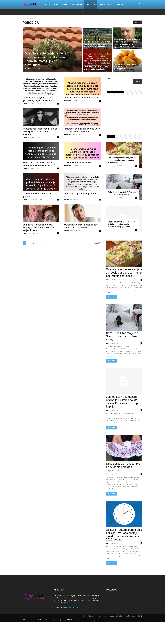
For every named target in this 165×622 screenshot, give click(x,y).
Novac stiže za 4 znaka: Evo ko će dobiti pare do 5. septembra (123, 467)
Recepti (101, 4)
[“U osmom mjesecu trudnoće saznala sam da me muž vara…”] (41, 151)
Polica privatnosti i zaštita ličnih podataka (58, 12)
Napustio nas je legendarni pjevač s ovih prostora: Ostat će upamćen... (40, 131)
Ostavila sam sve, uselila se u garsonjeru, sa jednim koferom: (38, 99)
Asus (109, 166)
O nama (38, 12)
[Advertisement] (125, 113)
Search (108, 78)
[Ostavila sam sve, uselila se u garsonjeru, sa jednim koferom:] (41, 86)
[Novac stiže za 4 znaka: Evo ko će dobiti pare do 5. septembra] (124, 448)
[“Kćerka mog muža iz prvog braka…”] (82, 86)
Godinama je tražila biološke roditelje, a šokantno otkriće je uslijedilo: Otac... (38, 227)
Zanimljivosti (76, 4)
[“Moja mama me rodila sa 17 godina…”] (41, 182)
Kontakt (31, 12)
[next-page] (47, 243)
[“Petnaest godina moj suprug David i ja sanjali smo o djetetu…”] (82, 117)
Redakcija (28, 69)
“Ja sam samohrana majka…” (79, 162)
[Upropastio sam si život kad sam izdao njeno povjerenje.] (82, 213)
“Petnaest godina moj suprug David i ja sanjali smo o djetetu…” (82, 130)
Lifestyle (89, 4)
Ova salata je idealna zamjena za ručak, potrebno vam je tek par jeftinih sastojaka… (122, 160)
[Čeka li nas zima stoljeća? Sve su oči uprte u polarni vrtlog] (124, 187)
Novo (56, 4)
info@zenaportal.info (70, 607)
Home (24, 12)
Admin (66, 199)
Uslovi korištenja (81, 12)
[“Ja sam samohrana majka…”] (82, 151)
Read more (111, 297)
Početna (47, 4)
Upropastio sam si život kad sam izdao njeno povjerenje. (81, 226)
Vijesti (64, 4)
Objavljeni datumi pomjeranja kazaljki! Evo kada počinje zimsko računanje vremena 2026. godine (124, 534)
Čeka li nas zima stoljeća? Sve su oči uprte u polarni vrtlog (122, 193)
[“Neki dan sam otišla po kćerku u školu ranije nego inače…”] (97, 60)
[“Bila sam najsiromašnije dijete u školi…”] (82, 182)
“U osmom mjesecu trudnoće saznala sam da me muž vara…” (39, 164)
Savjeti (111, 4)
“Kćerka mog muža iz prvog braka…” (82, 97)
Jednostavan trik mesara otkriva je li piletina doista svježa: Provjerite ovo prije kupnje (121, 224)
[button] (139, 5)
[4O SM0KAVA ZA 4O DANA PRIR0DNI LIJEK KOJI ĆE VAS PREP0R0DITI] (127, 60)
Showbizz (121, 4)
